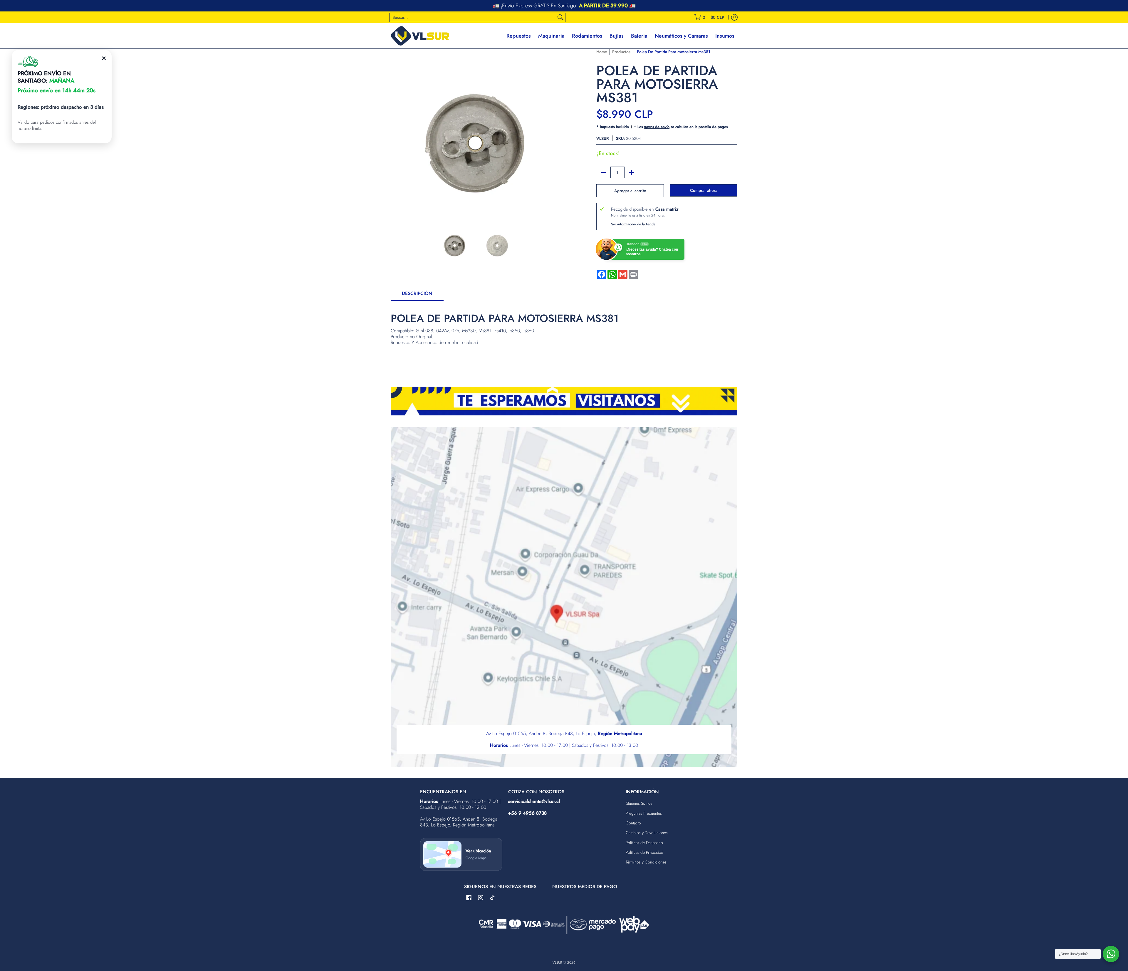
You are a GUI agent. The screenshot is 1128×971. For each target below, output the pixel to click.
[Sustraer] (603, 172)
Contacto (633, 823)
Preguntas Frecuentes (644, 813)
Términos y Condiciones (646, 862)
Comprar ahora (703, 190)
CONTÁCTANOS (603, 6)
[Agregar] (632, 172)
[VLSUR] (420, 35)
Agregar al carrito (630, 191)
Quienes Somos (639, 803)
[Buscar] (560, 17)
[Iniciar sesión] (734, 17)
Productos (621, 52)
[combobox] (473, 17)
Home (601, 52)
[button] (469, 898)
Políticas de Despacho (644, 843)
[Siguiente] (556, 134)
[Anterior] (394, 134)
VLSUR (602, 138)
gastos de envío (656, 127)
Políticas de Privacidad (644, 852)
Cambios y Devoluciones (647, 833)
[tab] (417, 295)
